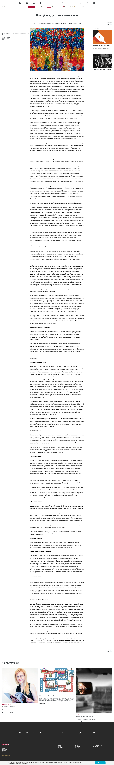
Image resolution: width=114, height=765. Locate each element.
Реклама (59, 745)
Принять (100, 762)
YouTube (77, 747)
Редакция (59, 746)
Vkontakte (77, 746)
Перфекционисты (76, 6)
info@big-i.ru (96, 746)
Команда (49, 6)
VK (110, 24)
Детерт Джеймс (5, 38)
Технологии (54, 6)
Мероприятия (60, 747)
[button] (84, 6)
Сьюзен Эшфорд (6, 37)
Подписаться (32, 6)
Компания (43, 6)
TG (108, 24)
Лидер (38, 6)
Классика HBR (67, 6)
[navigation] (54, 7)
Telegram (77, 745)
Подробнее (24, 763)
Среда (60, 6)
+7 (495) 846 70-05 (97, 745)
